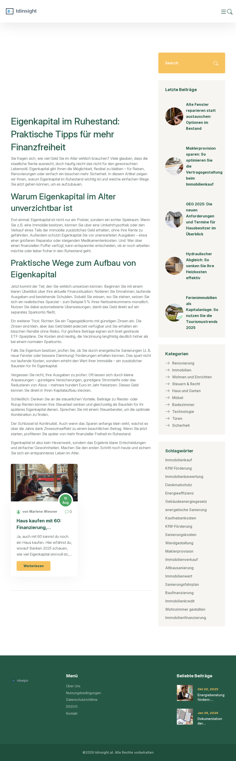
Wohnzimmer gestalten (185, 609)
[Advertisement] (81, 80)
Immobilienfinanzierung (185, 617)
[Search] (230, 11)
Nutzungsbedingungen (83, 693)
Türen (177, 418)
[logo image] (38, 11)
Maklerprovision (179, 551)
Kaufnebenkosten (180, 518)
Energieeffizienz (179, 493)
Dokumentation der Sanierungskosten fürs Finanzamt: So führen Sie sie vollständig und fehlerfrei (212, 721)
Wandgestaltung (179, 543)
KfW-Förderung (178, 526)
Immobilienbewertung (184, 476)
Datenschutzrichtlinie (81, 700)
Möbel (177, 397)
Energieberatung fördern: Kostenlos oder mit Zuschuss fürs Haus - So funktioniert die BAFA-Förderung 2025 (211, 697)
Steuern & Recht (186, 384)
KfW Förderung (178, 468)
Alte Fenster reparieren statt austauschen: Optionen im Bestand (201, 116)
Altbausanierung (179, 568)
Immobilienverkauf (181, 559)
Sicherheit (181, 425)
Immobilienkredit (180, 601)
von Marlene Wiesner (39, 511)
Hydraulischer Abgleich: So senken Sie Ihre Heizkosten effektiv (200, 266)
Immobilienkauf (178, 460)
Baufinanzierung (179, 593)
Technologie (183, 411)
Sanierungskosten (180, 534)
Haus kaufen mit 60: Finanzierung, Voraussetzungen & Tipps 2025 (39, 524)
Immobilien (181, 370)
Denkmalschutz (178, 485)
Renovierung (183, 363)
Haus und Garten (186, 390)
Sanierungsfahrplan (182, 584)
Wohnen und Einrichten (192, 377)
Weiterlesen (34, 566)
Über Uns (73, 686)
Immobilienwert (178, 576)
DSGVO (72, 706)
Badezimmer (183, 404)
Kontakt (71, 713)
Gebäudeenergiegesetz (186, 501)
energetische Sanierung (186, 510)
